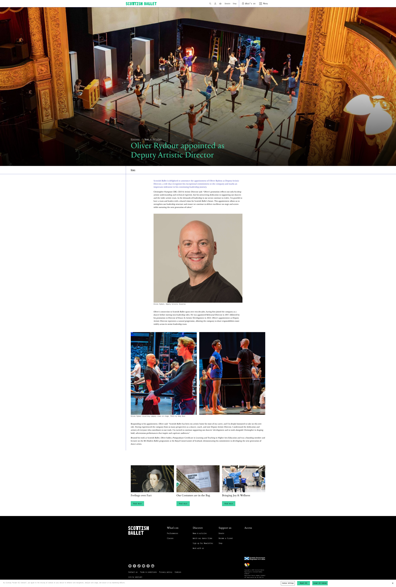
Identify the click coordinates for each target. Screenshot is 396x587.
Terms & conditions (148, 572)
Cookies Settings (288, 583)
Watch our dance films (202, 538)
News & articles (200, 533)
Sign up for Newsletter (203, 543)
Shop (234, 4)
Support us (225, 528)
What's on (250, 3)
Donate (227, 4)
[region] (198, 583)
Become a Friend (226, 538)
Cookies (178, 572)
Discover (135, 139)
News (133, 170)
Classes (170, 538)
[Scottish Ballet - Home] (141, 3)
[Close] (392, 583)
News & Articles (153, 139)
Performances (172, 533)
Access (248, 528)
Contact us (133, 572)
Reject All (303, 583)
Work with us (198, 548)
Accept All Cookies (320, 583)
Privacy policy (165, 572)
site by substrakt (135, 577)
